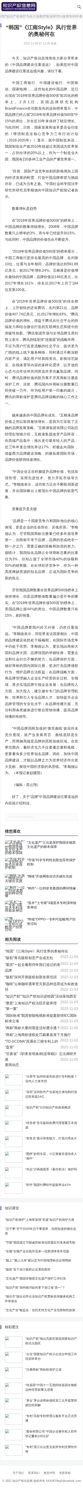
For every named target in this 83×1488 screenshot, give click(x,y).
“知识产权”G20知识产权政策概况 (48, 1107)
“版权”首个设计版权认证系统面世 (27, 1269)
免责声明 (49, 1473)
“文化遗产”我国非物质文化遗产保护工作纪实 (35, 1278)
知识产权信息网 (22, 1480)
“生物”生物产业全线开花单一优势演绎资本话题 (37, 1251)
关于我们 (18, 1473)
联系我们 (34, 1473)
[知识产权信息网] (19, 6)
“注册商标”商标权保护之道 (43, 1369)
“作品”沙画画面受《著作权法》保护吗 (51, 1169)
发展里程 (65, 1473)
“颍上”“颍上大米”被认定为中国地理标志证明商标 (38, 1260)
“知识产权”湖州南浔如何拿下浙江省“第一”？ (35, 1287)
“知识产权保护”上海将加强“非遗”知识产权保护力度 (39, 1219)
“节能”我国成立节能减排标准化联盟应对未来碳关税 (40, 1242)
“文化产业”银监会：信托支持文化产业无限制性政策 (40, 1310)
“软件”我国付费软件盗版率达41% (48, 1185)
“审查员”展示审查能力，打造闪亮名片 (51, 1138)
